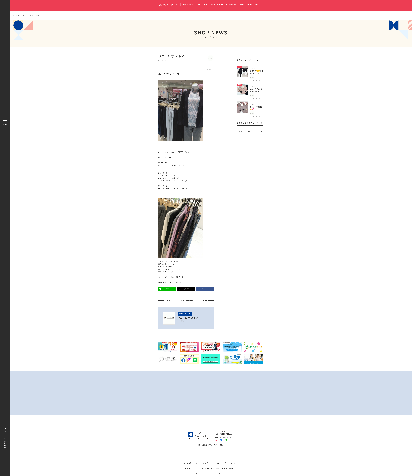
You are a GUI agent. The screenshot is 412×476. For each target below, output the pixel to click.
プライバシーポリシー (232, 463)
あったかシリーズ (33, 15)
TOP (5, 431)
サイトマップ (203, 463)
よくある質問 (188, 463)
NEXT (205, 300)
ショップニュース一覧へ (186, 301)
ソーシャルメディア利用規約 (208, 468)
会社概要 (190, 468)
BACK (167, 300)
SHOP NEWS (21, 15)
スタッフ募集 (228, 468)
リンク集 (216, 463)
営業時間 (5, 444)
